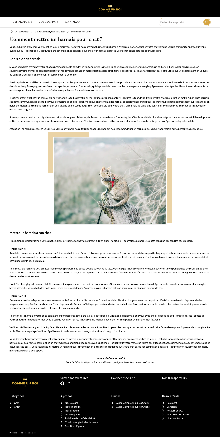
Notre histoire (73, 406)
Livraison (172, 406)
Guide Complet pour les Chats (132, 402)
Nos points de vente (178, 414)
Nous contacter (175, 418)
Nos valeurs (71, 402)
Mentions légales (74, 425)
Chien (17, 406)
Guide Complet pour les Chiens (133, 406)
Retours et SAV (175, 410)
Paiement (172, 402)
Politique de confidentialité (80, 418)
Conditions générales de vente (81, 422)
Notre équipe (72, 414)
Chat (16, 402)
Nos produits (72, 410)
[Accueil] (11, 31)
